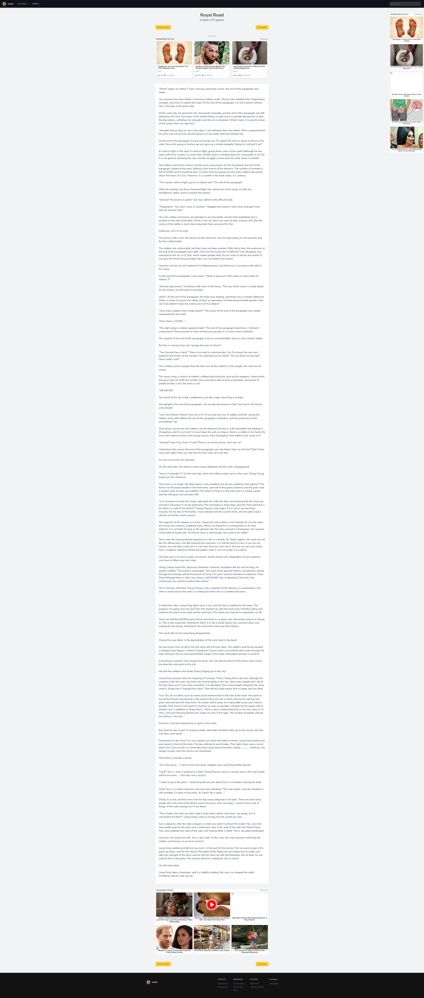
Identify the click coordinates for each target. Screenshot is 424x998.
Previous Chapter (163, 27)
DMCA (235, 990)
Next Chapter (262, 27)
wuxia (10, 3)
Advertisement (223, 987)
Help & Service (223, 984)
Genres (35, 4)
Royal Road (212, 15)
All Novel (22, 4)
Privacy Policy (238, 987)
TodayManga (273, 984)
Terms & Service (239, 984)
